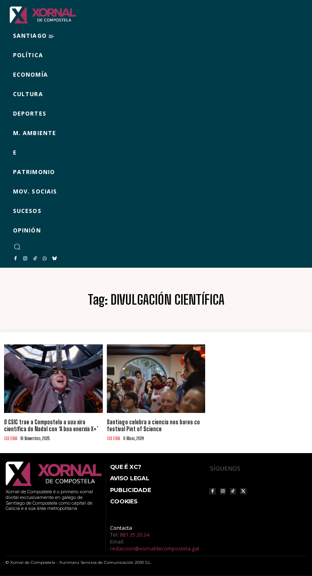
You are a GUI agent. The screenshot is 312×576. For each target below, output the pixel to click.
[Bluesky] (54, 259)
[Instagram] (25, 259)
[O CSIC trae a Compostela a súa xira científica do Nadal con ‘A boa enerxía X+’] (53, 378)
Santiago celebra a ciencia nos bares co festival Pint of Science (153, 425)
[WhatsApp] (45, 259)
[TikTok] (35, 259)
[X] (243, 491)
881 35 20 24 (134, 534)
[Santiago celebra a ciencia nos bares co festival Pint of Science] (156, 378)
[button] (17, 246)
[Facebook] (15, 259)
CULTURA (10, 438)
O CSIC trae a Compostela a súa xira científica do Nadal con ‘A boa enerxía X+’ (51, 425)
